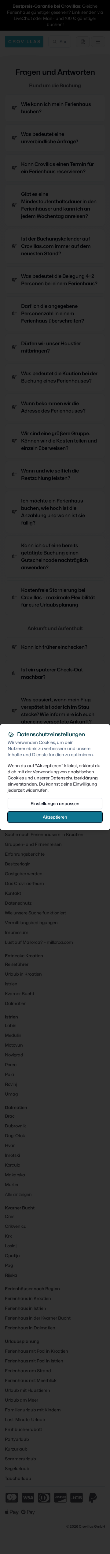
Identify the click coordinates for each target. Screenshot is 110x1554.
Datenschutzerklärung (74, 777)
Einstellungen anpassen (55, 803)
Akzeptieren (55, 816)
